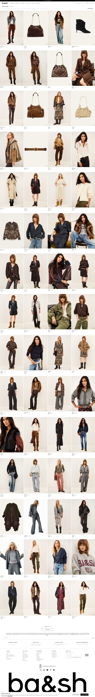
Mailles (18, 8)
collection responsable (39, 659)
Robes (3, 8)
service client (8, 652)
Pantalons (29, 8)
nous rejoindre (54, 652)
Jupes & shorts (25, 8)
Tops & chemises (13, 8)
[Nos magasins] (87, 3)
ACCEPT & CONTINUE (84, 694)
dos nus (24, 658)
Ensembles (45, 8)
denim (23, 659)
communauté (38, 658)
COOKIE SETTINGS (76, 694)
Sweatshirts (41, 8)
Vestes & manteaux (7, 8)
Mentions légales (8, 658)
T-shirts (38, 8)
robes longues (25, 660)
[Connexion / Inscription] (89, 3)
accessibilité (8, 659)
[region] (47, 694)
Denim (21, 8)
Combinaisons (34, 8)
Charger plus (47, 629)
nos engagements (39, 652)
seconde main (38, 660)
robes (23, 652)
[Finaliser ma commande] (92, 3)
